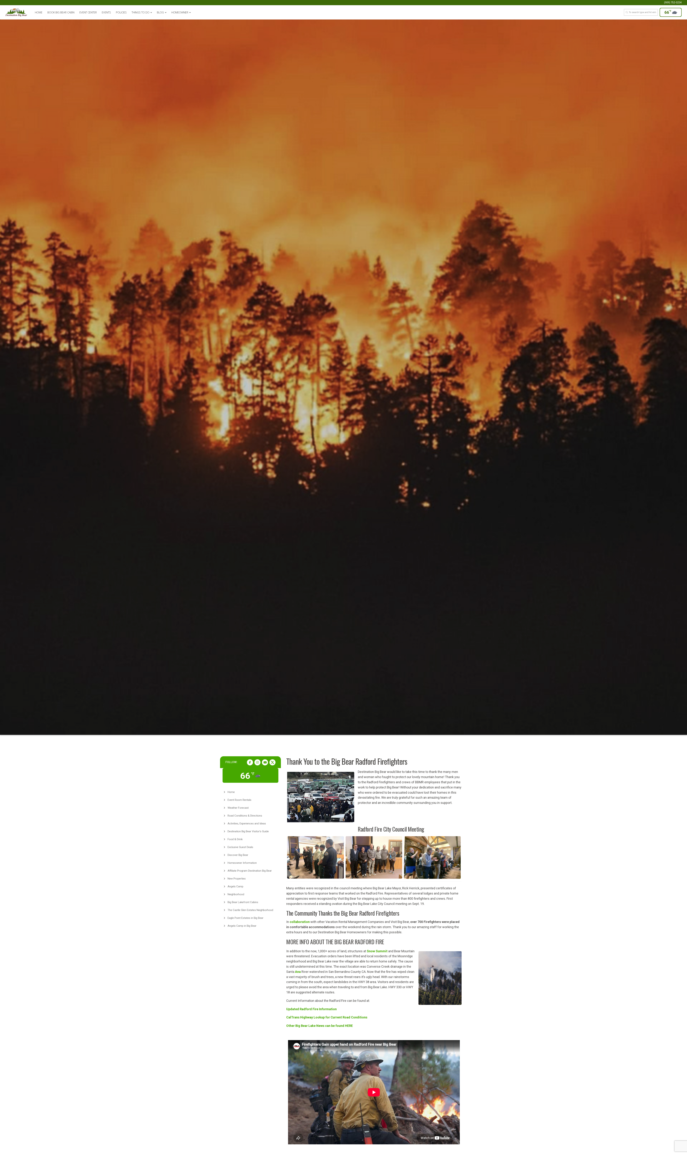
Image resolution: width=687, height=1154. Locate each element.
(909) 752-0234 (673, 2)
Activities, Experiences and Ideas (247, 823)
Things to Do (140, 12)
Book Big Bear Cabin (60, 12)
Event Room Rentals (239, 800)
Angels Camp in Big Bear (242, 925)
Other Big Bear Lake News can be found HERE (319, 1026)
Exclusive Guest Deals (240, 847)
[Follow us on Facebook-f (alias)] (250, 762)
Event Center (88, 12)
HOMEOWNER (179, 12)
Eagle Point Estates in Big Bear (245, 918)
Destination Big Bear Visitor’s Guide (248, 831)
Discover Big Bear (238, 855)
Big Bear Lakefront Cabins (243, 902)
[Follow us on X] (272, 762)
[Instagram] (257, 762)
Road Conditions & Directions (245, 815)
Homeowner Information (242, 862)
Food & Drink (235, 839)
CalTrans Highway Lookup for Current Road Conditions (326, 1017)
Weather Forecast (238, 807)
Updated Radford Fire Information (311, 1009)
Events (106, 12)
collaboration (300, 922)
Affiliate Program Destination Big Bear (250, 870)
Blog (160, 12)
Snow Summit (377, 951)
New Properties (237, 878)
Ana (298, 972)
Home (38, 12)
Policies (121, 12)
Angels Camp (235, 886)
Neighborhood (236, 894)
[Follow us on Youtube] (265, 762)
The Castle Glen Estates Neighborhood (250, 910)
